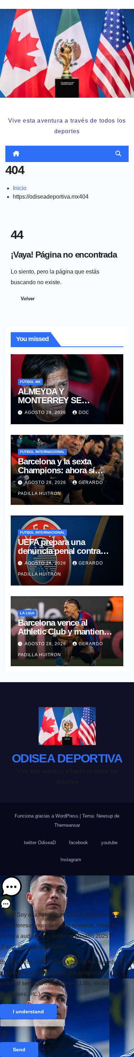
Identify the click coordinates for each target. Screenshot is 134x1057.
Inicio (19, 188)
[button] (118, 154)
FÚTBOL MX (30, 382)
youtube (109, 842)
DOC (84, 412)
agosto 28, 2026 (46, 412)
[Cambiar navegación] (68, 153)
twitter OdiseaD (40, 842)
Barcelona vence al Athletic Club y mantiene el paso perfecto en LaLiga (66, 631)
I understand (28, 1011)
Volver (28, 298)
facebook (78, 842)
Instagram (70, 859)
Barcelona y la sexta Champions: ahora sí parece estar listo (56, 470)
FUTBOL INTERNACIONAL (42, 452)
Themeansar (67, 825)
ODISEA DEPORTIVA (67, 106)
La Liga (27, 613)
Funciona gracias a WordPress (47, 816)
